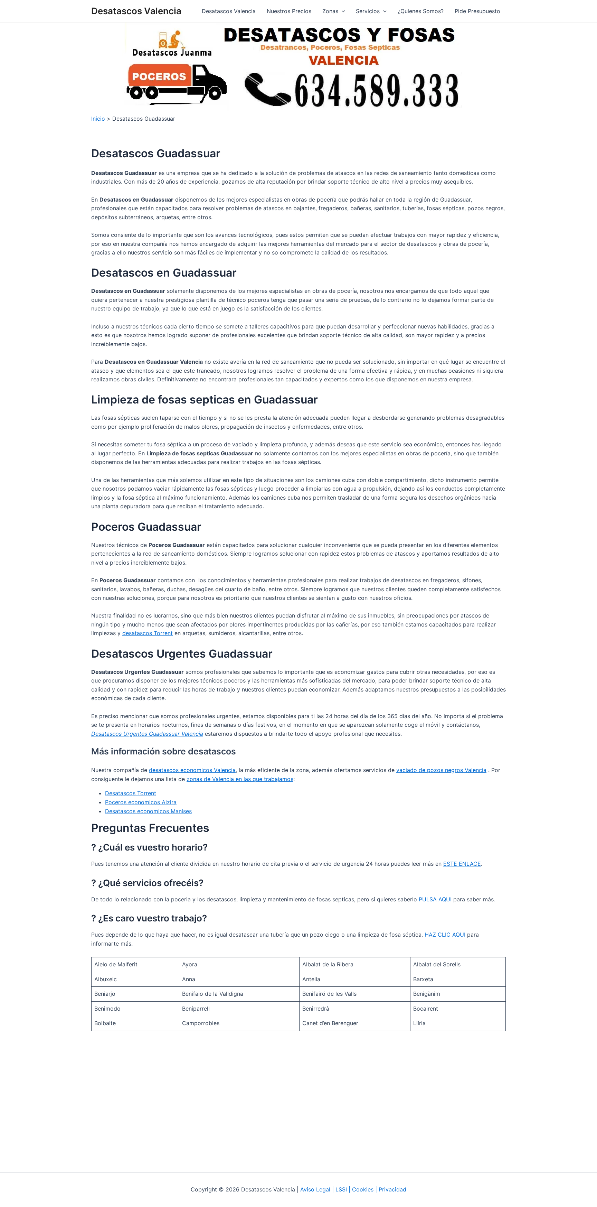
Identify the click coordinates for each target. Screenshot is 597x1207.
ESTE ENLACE (462, 863)
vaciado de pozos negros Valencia (441, 770)
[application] (341, 11)
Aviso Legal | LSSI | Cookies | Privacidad (353, 1189)
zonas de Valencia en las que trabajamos (240, 779)
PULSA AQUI (435, 899)
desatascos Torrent (147, 633)
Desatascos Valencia (136, 11)
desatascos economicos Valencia (192, 770)
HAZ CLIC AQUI (445, 934)
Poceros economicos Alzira (141, 802)
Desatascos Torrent (130, 793)
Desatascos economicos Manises (148, 811)
